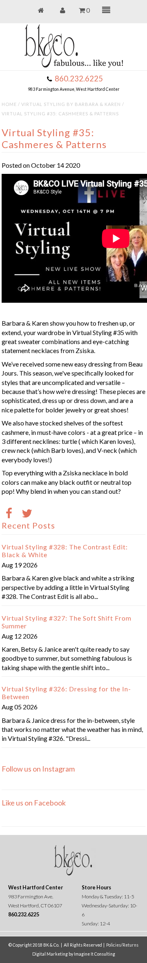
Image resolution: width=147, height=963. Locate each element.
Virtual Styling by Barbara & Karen (71, 104)
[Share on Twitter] (27, 514)
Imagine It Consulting (94, 954)
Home (9, 104)
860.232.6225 (79, 78)
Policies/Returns (122, 945)
